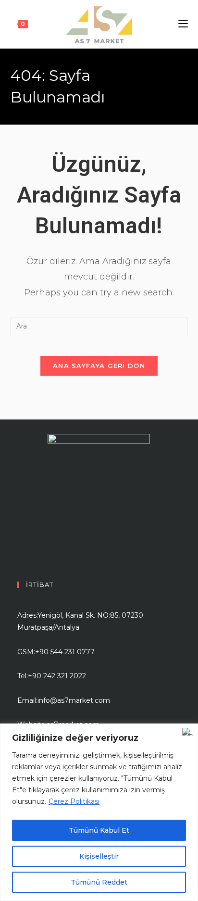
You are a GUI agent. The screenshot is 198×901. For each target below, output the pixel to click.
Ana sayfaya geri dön (99, 365)
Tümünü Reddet (99, 882)
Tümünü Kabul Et (99, 830)
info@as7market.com (73, 700)
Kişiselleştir (99, 856)
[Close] (188, 731)
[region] (99, 812)
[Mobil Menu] (183, 23)
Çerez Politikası (74, 801)
